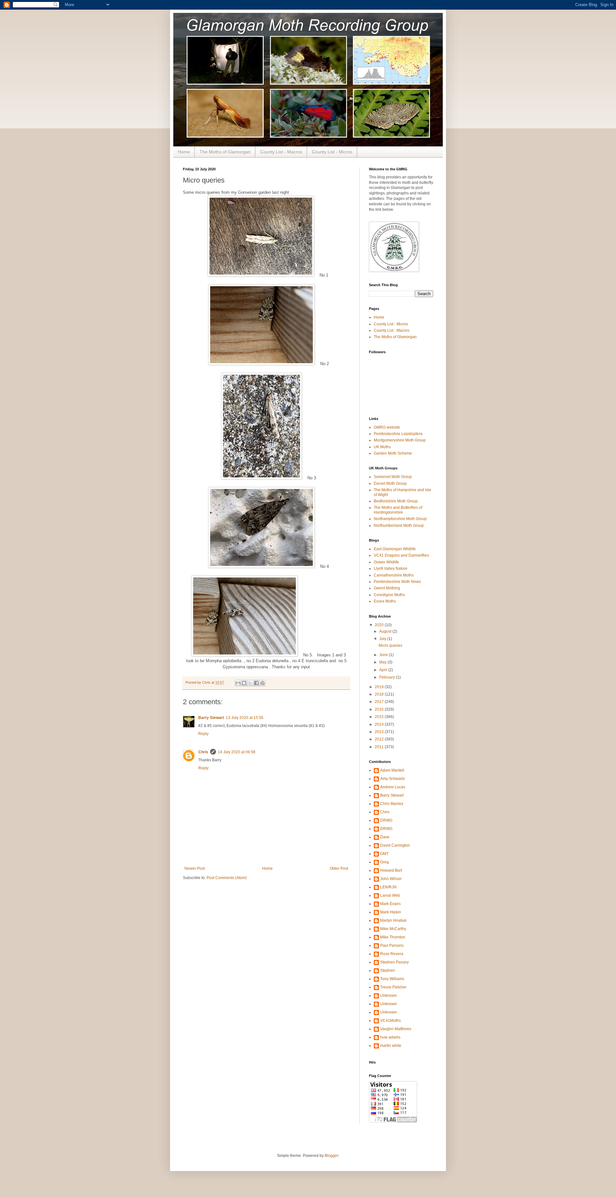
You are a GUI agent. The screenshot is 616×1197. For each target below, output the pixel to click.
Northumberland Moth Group (399, 525)
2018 (380, 694)
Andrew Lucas (392, 787)
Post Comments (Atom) (227, 878)
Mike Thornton (392, 937)
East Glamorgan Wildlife (395, 549)
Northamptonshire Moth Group (400, 519)
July (383, 639)
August (385, 631)
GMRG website (387, 427)
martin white (390, 1045)
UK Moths (382, 447)
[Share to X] (250, 683)
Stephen (387, 970)
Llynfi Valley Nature (390, 568)
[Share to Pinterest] (262, 683)
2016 (380, 709)
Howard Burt (391, 870)
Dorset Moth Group (390, 483)
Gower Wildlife (386, 562)
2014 (380, 724)
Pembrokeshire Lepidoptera (398, 434)
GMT (384, 853)
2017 (380, 701)
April (383, 670)
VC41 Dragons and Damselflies (401, 555)
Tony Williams (392, 979)
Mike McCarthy (393, 929)
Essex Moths (385, 601)
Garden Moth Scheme (393, 453)
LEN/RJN (388, 887)
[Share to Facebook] (256, 683)
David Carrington (395, 845)
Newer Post (194, 868)
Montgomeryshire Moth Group (400, 440)
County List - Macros (281, 151)
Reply (203, 733)
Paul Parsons (392, 945)
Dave (384, 837)
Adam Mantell (392, 770)
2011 (380, 747)
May (383, 662)
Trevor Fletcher (393, 987)
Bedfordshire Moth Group (396, 501)
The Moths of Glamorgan (225, 151)
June (384, 655)
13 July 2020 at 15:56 (244, 717)
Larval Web (390, 895)
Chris (203, 752)
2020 (380, 625)
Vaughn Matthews (395, 1029)
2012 (380, 739)
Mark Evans (390, 904)
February (387, 677)
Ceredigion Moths (389, 595)
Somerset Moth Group (393, 477)
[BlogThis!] (244, 683)
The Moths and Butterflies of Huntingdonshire (398, 509)
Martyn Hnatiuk (393, 920)
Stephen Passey (394, 962)
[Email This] (238, 683)
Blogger (331, 1155)
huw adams (390, 1037)
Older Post (339, 868)
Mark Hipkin (390, 912)
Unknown (388, 995)
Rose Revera (391, 954)
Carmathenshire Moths (394, 575)
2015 (380, 716)
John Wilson (391, 878)
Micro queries (390, 645)
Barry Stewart (211, 717)
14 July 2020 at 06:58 (236, 752)
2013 (380, 732)
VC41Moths (390, 1020)
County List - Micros (332, 151)
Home (184, 151)
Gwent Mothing (387, 588)
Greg (384, 862)
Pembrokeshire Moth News (397, 581)
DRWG (386, 820)
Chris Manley (391, 803)
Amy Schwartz (392, 778)
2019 (380, 687)
